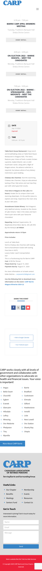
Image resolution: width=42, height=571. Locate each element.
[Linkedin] (23, 307)
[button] (37, 9)
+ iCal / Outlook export (21, 345)
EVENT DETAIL (21, 40)
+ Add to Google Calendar (21, 337)
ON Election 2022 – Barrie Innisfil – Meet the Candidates (21, 58)
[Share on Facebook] (13, 307)
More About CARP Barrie (12, 443)
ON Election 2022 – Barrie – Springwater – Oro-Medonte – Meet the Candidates (21, 93)
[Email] (28, 307)
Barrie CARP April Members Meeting (21, 25)
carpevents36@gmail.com (25, 274)
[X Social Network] (18, 307)
